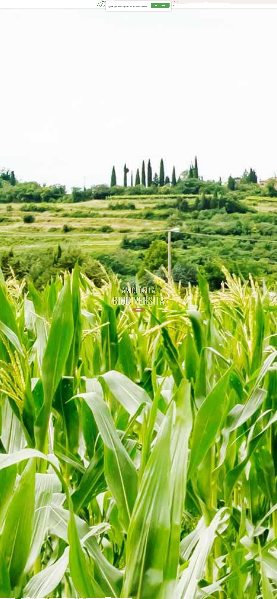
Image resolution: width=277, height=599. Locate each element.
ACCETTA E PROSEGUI (160, 5)
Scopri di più (138, 309)
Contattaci (171, 6)
